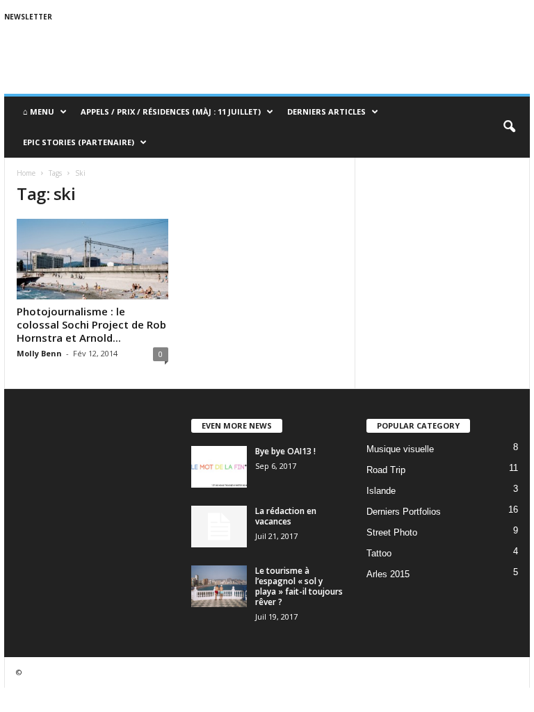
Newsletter (28, 17)
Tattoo (378, 553)
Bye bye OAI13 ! (285, 451)
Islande (381, 491)
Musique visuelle (400, 449)
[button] (509, 127)
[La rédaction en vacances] (219, 526)
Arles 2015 (388, 574)
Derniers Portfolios (403, 511)
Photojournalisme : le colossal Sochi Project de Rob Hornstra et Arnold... (91, 324)
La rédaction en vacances (285, 516)
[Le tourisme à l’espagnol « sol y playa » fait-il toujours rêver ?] (219, 586)
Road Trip (385, 470)
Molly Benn (39, 353)
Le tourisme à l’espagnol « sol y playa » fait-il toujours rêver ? (299, 586)
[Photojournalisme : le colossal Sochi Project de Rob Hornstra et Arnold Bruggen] (92, 259)
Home (26, 173)
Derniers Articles (326, 111)
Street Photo (391, 532)
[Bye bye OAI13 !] (219, 467)
